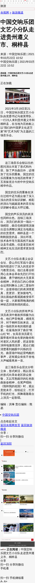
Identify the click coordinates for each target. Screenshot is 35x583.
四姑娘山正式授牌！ (24, 518)
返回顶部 (6, 443)
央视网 (4, 12)
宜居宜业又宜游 (23, 532)
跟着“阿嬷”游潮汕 (23, 504)
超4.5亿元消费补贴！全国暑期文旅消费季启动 (23, 467)
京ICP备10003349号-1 (12, 545)
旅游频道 (17, 12)
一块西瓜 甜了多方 (7, 504)
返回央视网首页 (10, 425)
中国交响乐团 (10, 414)
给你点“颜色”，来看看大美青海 (21, 480)
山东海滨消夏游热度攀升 (20, 473)
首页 (15, 542)
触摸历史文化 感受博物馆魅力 (10, 512)
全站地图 (18, 542)
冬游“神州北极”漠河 (8, 532)
